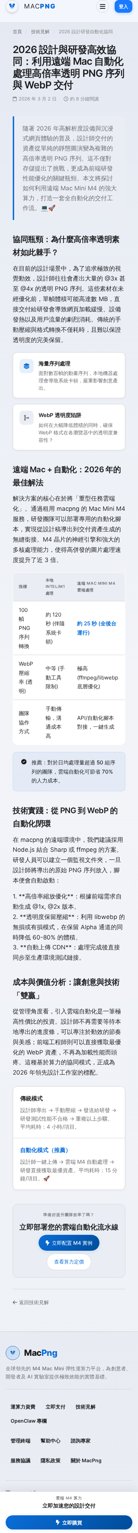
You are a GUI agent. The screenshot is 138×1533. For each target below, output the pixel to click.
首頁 (17, 31)
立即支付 (55, 1407)
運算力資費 (23, 1407)
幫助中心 (51, 1440)
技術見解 (40, 31)
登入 (123, 6)
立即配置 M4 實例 (72, 1243)
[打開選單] (102, 6)
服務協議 (20, 1460)
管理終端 (20, 1440)
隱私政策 (51, 1460)
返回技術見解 (34, 1302)
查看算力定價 (69, 1262)
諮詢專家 (81, 1440)
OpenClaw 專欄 (29, 1421)
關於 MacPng (86, 1460)
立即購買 (72, 1523)
